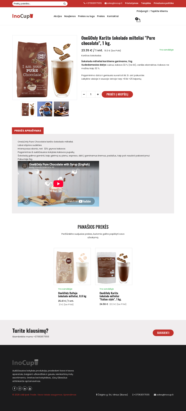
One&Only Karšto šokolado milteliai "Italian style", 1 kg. (110, 296)
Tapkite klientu (159, 11)
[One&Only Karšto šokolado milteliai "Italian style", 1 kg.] (113, 266)
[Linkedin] (25, 388)
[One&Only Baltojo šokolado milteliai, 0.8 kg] (72, 266)
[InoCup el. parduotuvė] (22, 16)
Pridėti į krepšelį (117, 94)
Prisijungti (142, 11)
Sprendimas (69, 394)
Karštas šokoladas (91, 55)
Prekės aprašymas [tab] (27, 130)
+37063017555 (93, 3)
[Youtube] (30, 388)
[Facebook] (14, 388)
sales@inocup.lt (114, 3)
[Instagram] (19, 388)
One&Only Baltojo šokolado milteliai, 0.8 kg (72, 295)
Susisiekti (163, 333)
